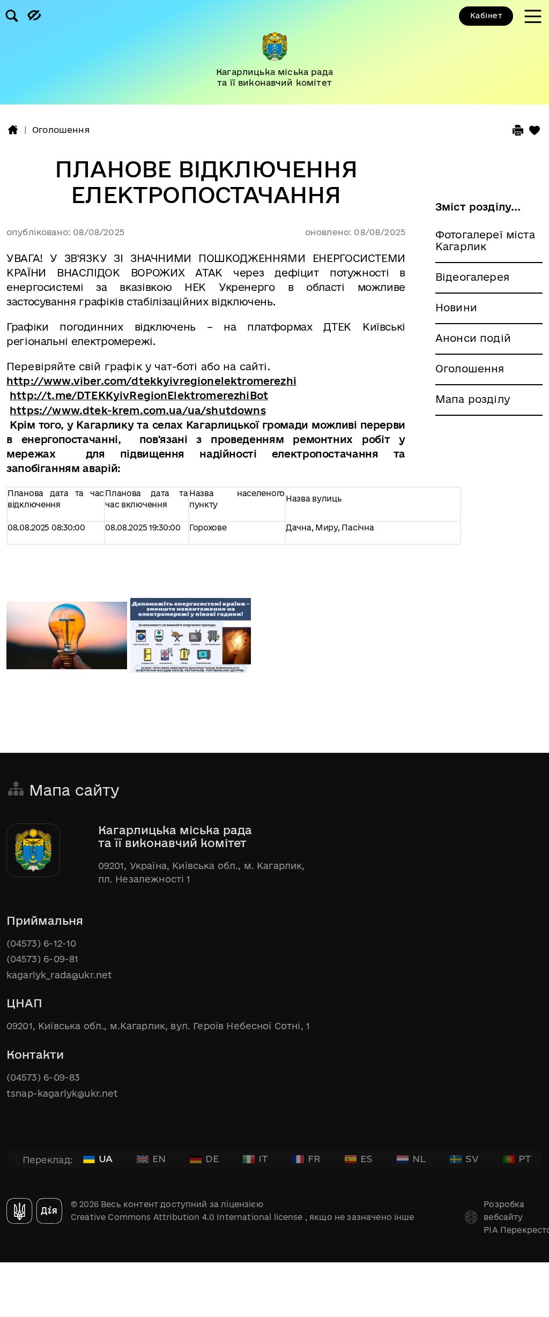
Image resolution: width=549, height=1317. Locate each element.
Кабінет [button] (486, 15)
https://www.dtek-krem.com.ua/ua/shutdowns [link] (138, 410)
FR (314, 1158)
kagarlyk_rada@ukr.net (59, 975)
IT (263, 1158)
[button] (13, 130)
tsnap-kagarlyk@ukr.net (62, 1093)
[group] (274, 52)
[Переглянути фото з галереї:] (68, 641)
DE (212, 1158)
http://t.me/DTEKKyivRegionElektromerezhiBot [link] (139, 395)
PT (524, 1158)
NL (419, 1158)
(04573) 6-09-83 (43, 1077)
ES (366, 1158)
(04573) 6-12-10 (41, 943)
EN (159, 1158)
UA (106, 1158)
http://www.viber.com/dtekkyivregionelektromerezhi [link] (151, 381)
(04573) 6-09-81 (42, 959)
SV (472, 1158)
